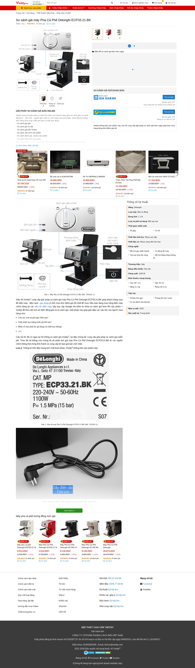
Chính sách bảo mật (26, 589)
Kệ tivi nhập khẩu (135, 8)
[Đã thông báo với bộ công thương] (89, 653)
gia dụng (44, 303)
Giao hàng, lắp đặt (26, 601)
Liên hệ (62, 612)
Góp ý (61, 595)
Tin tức (125, 3)
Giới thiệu (63, 578)
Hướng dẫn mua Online (28, 606)
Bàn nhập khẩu (117, 8)
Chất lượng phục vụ (26, 612)
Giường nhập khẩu (97, 8)
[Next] (87, 60)
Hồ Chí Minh (103, 44)
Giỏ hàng (158, 2)
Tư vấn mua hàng (67, 589)
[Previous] (18, 60)
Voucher (63, 606)
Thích (18, 24)
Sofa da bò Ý (79, 8)
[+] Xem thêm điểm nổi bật (27, 145)
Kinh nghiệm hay (141, 3)
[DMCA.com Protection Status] (103, 653)
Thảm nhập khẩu (155, 8)
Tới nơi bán (169, 97)
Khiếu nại (63, 601)
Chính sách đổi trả (26, 584)
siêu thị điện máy (43, 306)
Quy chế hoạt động (26, 595)
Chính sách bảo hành (27, 578)
